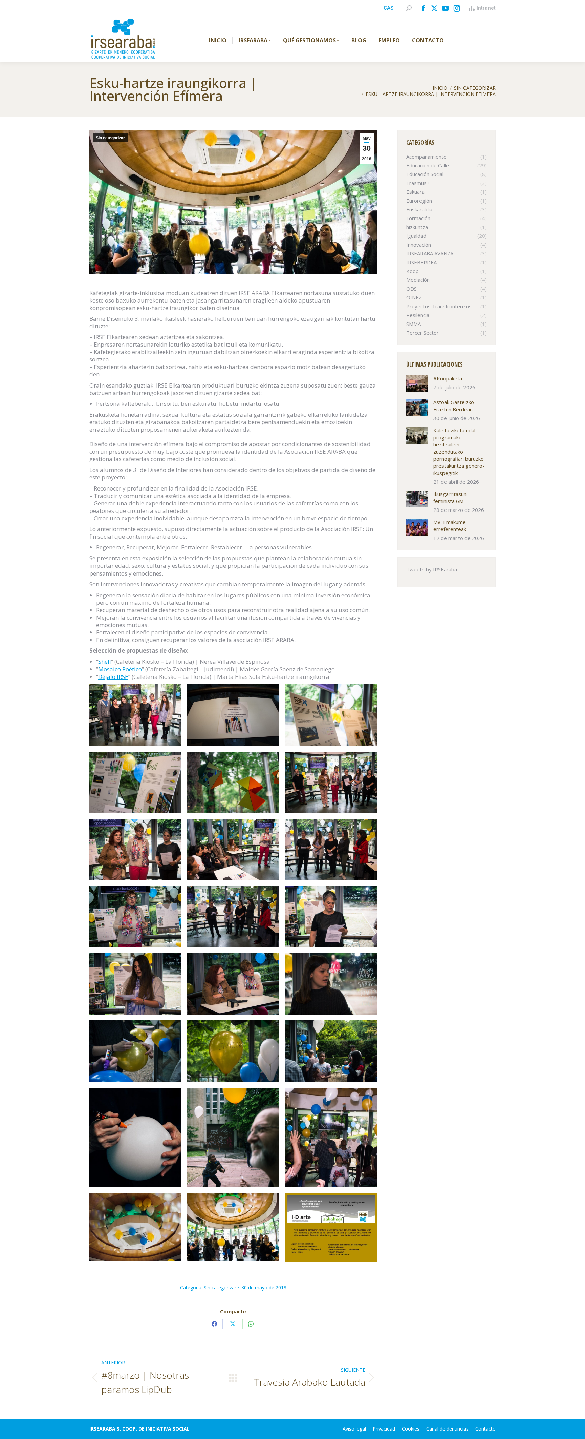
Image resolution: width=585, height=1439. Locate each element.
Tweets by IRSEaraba (431, 569)
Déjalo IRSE (113, 677)
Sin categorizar (110, 137)
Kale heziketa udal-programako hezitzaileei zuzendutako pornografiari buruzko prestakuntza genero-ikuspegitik (458, 451)
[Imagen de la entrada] (417, 383)
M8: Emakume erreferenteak (449, 526)
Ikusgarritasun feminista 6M (450, 497)
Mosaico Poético (120, 669)
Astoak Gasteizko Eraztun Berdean (453, 406)
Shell (104, 661)
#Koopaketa (447, 378)
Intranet (486, 8)
